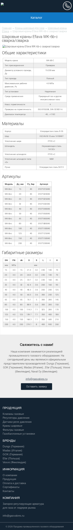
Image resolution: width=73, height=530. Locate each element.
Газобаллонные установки (19, 433)
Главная (7, 28)
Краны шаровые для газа (29, 28)
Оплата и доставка (14, 483)
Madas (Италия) (12, 450)
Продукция (9, 479)
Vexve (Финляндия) (14, 462)
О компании (10, 475)
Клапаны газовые (13, 413)
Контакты (8, 491)
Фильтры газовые (13, 429)
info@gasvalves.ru (36, 379)
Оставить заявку (36, 386)
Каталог (36, 17)
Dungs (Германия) (13, 446)
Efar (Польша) (11, 458)
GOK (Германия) (13, 454)
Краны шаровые (12, 425)
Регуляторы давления (16, 417)
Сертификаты (11, 486)
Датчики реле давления (17, 421)
